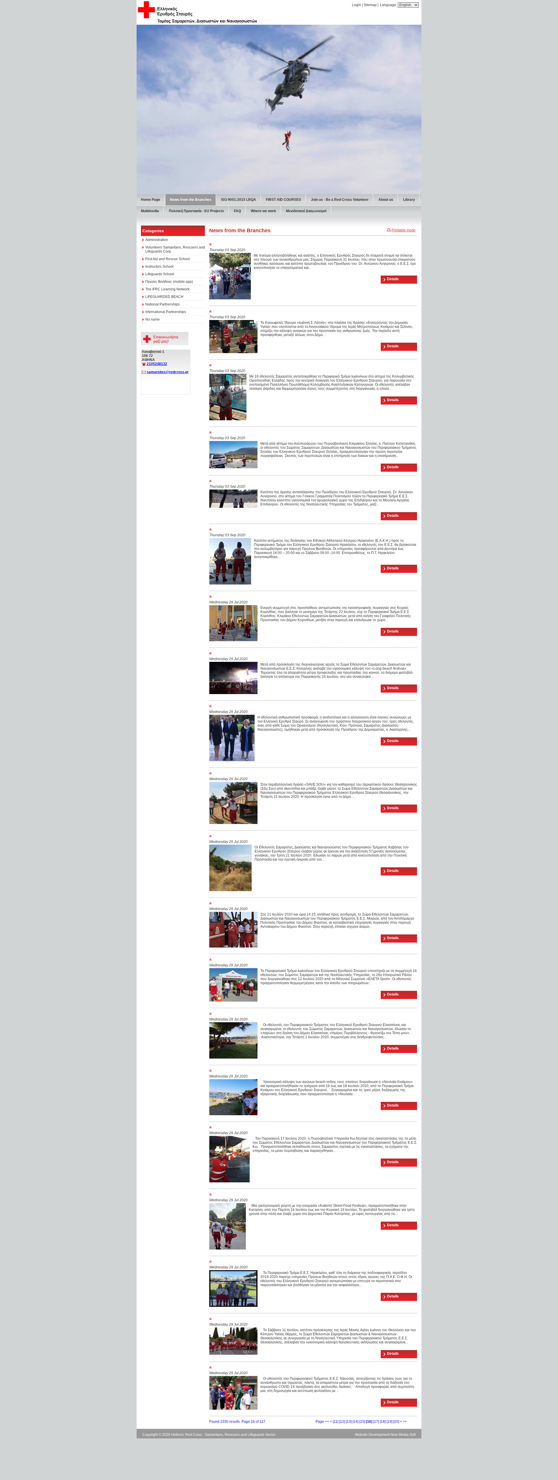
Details (393, 481)
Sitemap (370, 5)
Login (356, 5)
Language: (389, 5)
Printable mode (403, 432)
